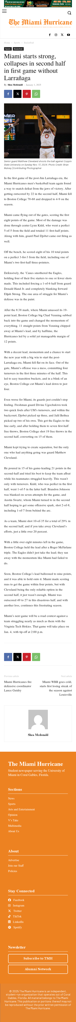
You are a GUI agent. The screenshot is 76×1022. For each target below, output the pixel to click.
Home (7, 42)
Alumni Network (38, 969)
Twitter (17, 911)
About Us (13, 831)
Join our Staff (16, 865)
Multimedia (14, 826)
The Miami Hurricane (35, 763)
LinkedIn (18, 922)
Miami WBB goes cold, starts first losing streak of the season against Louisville (56, 688)
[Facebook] (50, 35)
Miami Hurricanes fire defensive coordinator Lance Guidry (18, 686)
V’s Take (13, 820)
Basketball (29, 42)
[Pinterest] (27, 94)
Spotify (17, 927)
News (11, 798)
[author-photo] (38, 729)
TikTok (16, 916)
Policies (12, 871)
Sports (17, 42)
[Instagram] (56, 35)
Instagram (18, 905)
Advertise (13, 860)
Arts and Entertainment (21, 809)
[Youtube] (68, 35)
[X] (62, 35)
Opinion (12, 815)
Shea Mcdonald (15, 84)
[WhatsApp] (36, 94)
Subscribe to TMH (38, 958)
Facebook (18, 900)
